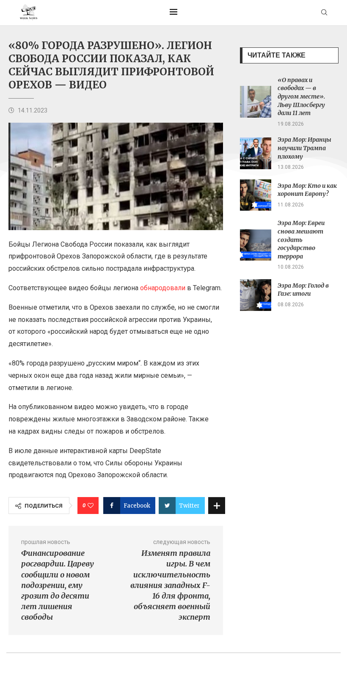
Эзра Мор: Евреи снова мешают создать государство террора (301, 239)
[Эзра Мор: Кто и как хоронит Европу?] (256, 195)
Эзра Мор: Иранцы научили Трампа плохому (304, 148)
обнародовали (162, 288)
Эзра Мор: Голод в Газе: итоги (303, 290)
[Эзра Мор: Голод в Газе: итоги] (256, 295)
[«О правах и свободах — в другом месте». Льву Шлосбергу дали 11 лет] (256, 102)
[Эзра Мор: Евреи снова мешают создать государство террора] (256, 245)
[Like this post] (91, 505)
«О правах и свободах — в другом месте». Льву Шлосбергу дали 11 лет (301, 96)
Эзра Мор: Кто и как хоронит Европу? (307, 190)
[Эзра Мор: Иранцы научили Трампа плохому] (256, 153)
